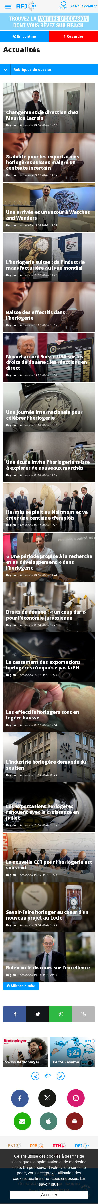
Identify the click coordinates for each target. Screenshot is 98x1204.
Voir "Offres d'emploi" (73, 1052)
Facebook (20, 1098)
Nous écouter (86, 6)
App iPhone (48, 1121)
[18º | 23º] (63, 0)
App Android (74, 1121)
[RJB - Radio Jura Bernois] (37, 1145)
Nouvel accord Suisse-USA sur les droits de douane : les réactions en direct (46, 362)
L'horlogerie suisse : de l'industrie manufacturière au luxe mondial (45, 265)
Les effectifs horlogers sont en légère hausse (42, 715)
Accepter (49, 1195)
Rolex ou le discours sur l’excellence (48, 967)
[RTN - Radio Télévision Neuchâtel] (59, 1145)
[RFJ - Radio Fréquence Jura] (82, 1145)
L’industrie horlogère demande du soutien (46, 765)
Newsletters (22, 1121)
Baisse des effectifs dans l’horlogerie (35, 315)
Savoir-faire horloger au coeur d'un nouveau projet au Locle (47, 915)
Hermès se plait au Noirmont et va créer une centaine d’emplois (47, 515)
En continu (26, 36)
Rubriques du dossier (33, 69)
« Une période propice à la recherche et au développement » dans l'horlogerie (49, 562)
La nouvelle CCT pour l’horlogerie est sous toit (49, 865)
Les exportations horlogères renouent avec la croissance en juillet (42, 812)
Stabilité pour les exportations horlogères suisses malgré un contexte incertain (42, 162)
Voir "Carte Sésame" (25, 1052)
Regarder (74, 36)
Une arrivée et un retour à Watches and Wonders (48, 215)
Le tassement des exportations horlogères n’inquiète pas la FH (43, 665)
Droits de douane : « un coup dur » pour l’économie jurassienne (46, 615)
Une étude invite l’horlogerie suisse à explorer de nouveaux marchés (48, 465)
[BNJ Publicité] (15, 1145)
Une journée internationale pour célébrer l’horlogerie (44, 415)
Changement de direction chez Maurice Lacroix (42, 115)
